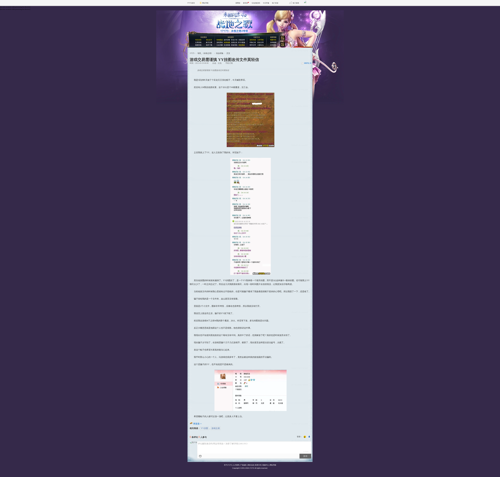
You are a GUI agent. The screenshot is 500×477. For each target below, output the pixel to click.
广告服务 (243, 465)
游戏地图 (227, 42)
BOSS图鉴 (241, 42)
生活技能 (227, 45)
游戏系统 (220, 42)
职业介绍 (234, 40)
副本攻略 (227, 40)
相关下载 (209, 45)
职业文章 (260, 42)
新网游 (238, 3)
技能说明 (242, 40)
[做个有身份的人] (305, 437)
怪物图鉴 (220, 40)
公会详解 (220, 45)
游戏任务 (234, 42)
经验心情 (253, 42)
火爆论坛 (260, 45)
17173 (192, 53)
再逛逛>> (197, 424)
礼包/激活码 (256, 3)
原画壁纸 (273, 45)
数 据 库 (209, 40)
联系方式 (258, 465)
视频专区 (273, 40)
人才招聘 (236, 465)
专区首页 (198, 40)
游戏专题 (253, 40)
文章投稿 (198, 42)
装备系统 (234, 45)
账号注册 (209, 42)
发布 (305, 456)
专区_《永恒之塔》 (205, 53)
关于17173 (228, 465)
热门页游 (275, 3)
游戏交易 (215, 428)
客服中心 (265, 465)
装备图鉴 (242, 45)
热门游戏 (296, 3)
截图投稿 (198, 45)
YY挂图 (204, 428)
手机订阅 (229, 63)
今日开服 (266, 3)
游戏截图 (273, 42)
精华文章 (253, 45)
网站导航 (205, 3)
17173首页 (191, 3)
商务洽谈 (251, 465)
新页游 (245, 3)
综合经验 (219, 53)
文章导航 (260, 40)
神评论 (307, 63)
